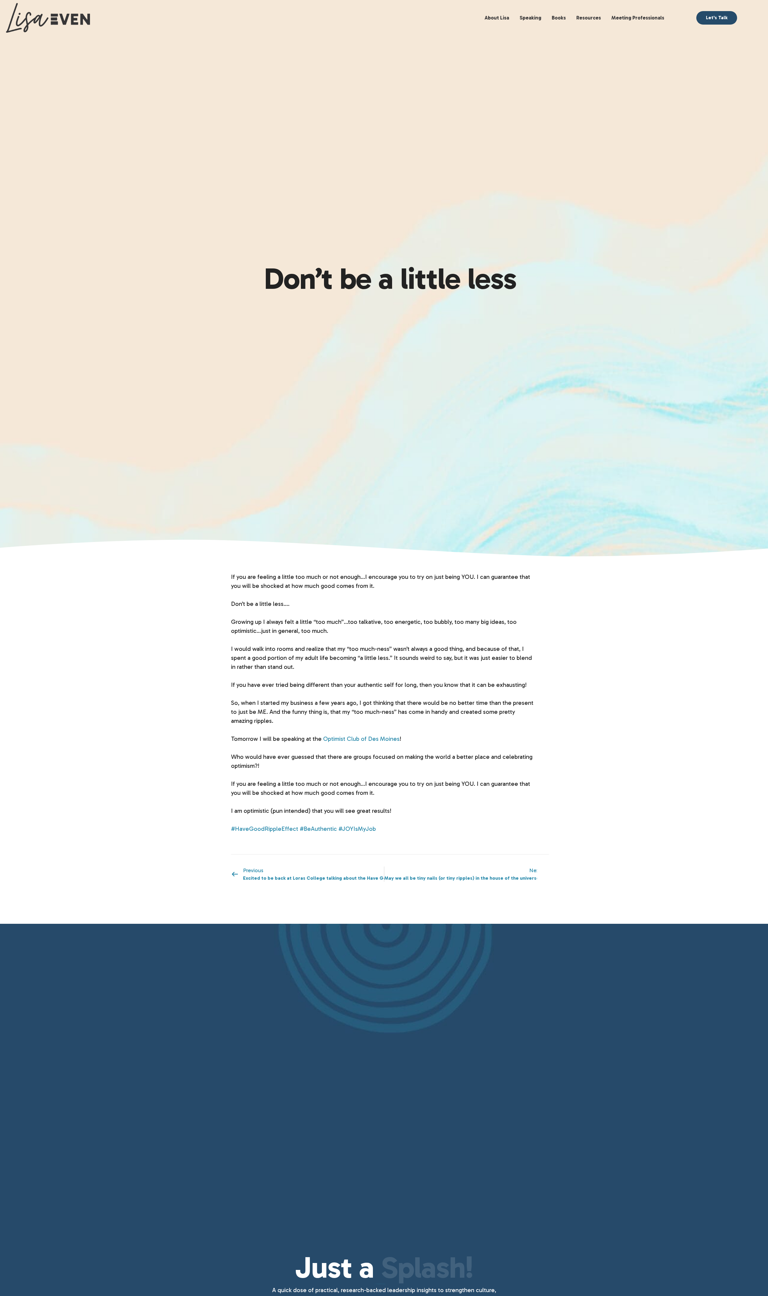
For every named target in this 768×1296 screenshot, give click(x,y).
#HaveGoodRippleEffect (264, 828)
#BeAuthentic (318, 828)
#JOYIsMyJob (357, 828)
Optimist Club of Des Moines (361, 738)
